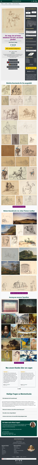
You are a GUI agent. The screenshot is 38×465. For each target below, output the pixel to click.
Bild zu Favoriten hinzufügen (13, 62)
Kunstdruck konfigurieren (14, 48)
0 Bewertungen (15, 68)
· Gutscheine (15, 451)
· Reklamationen (4, 452)
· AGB (2, 449)
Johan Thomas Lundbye (15, 3)
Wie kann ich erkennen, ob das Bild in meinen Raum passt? (13, 409)
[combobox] (31, 16)
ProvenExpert (12, 384)
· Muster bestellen (16, 452)
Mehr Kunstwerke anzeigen (19, 362)
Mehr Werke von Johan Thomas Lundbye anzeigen (19, 293)
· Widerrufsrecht (4, 451)
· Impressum (3, 448)
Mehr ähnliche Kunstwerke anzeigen (19, 206)
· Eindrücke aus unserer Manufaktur (18, 450)
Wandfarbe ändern (13, 64)
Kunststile (6, 3)
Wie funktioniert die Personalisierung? (10, 398)
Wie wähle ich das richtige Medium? (9, 413)
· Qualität (15, 449)
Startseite (2, 3)
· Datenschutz (3, 450)
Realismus (10, 3)
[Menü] (1, 1)
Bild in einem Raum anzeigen (14, 66)
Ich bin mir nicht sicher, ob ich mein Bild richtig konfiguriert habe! (15, 416)
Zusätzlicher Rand (28, 14)
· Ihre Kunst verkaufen (17, 448)
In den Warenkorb (32, 68)
